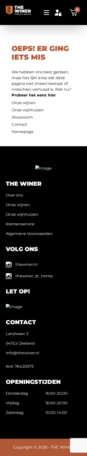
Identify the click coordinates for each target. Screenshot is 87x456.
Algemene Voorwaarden (29, 233)
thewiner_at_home (34, 276)
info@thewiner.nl (22, 353)
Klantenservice (20, 224)
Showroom (22, 117)
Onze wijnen (24, 103)
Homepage (23, 131)
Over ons (14, 195)
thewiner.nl (26, 264)
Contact (19, 124)
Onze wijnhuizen (28, 110)
